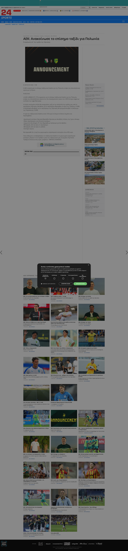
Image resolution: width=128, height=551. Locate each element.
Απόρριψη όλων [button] (65, 283)
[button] (48, 283)
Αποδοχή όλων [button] (80, 283)
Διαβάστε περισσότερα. (63, 272)
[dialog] (64, 275)
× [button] (88, 265)
